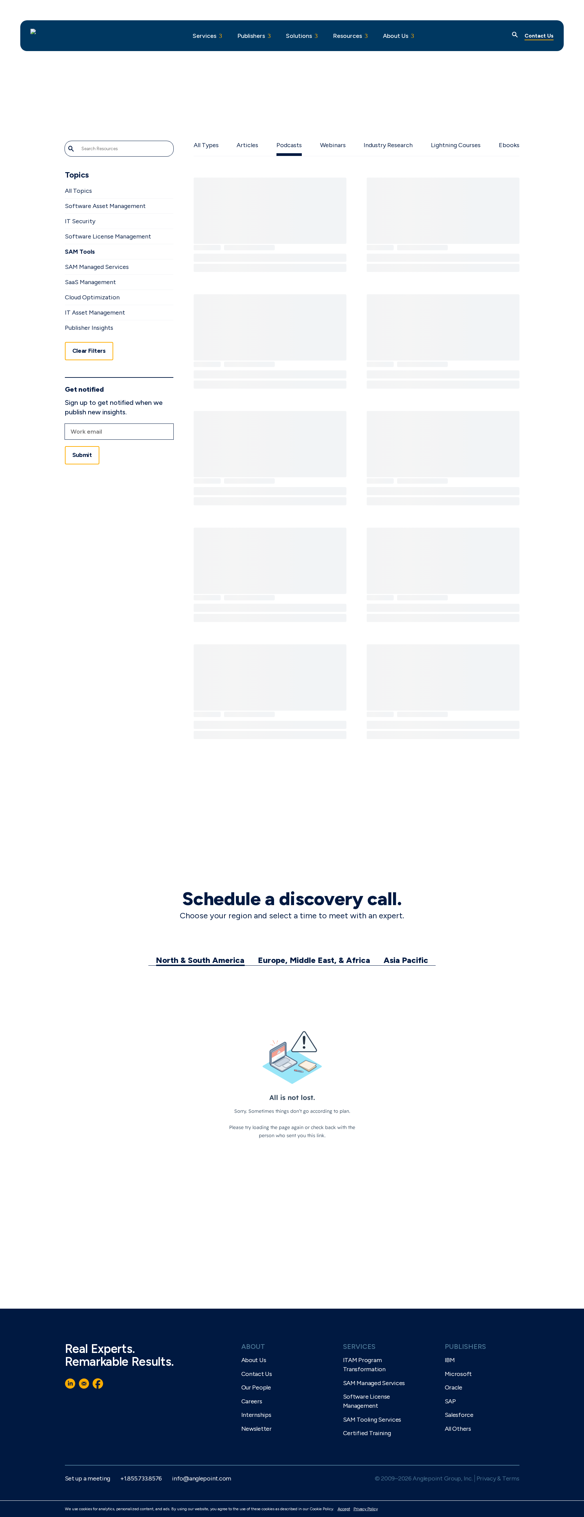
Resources (347, 36)
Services (204, 36)
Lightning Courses (456, 145)
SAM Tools (80, 251)
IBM (450, 1360)
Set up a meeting (88, 1478)
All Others (458, 1428)
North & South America (200, 960)
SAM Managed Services (97, 267)
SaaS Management (90, 282)
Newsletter (256, 1428)
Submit (82, 455)
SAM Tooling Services (372, 1419)
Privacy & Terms (498, 1478)
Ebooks (509, 145)
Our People (256, 1387)
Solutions (299, 36)
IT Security (80, 221)
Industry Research (388, 145)
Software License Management (108, 236)
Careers (251, 1401)
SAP (450, 1401)
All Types (206, 145)
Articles (247, 145)
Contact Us (539, 35)
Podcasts (289, 145)
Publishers (251, 36)
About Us (395, 36)
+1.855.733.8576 (141, 1478)
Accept (344, 1509)
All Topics (78, 190)
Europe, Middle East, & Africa (314, 960)
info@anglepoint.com (201, 1478)
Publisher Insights (89, 327)
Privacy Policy (366, 1509)
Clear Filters (89, 350)
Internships (256, 1415)
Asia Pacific (406, 960)
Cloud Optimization (92, 297)
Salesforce (459, 1415)
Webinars (333, 145)
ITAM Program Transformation (364, 1364)
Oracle (453, 1387)
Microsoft (458, 1374)
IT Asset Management (95, 312)
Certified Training (367, 1433)
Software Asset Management (105, 206)
